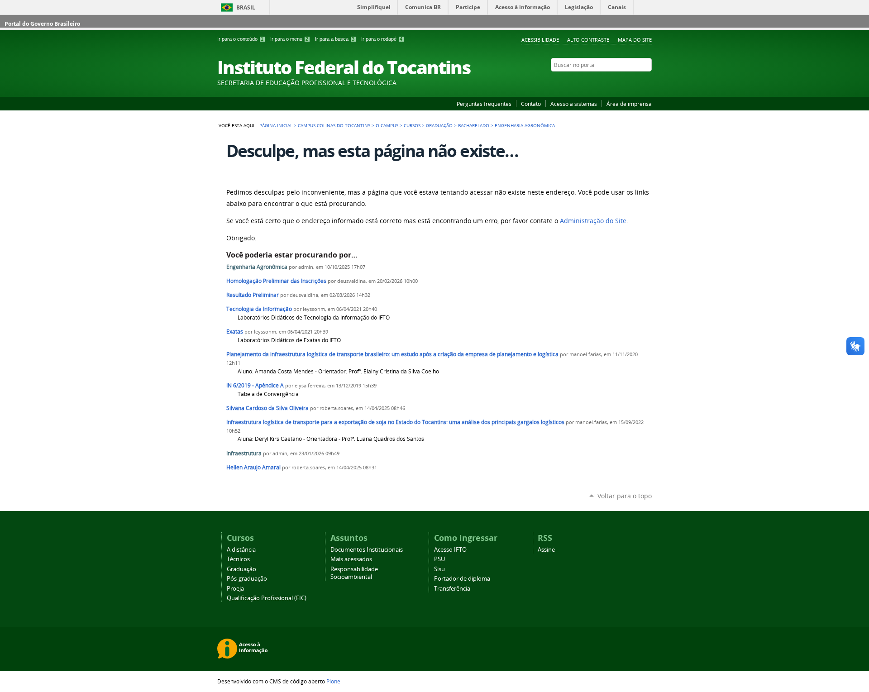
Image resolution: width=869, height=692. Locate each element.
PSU (439, 559)
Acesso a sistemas (573, 103)
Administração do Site (593, 221)
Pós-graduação (247, 578)
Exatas (234, 331)
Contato (531, 103)
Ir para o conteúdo (240, 39)
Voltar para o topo (624, 496)
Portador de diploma (462, 578)
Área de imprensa (629, 103)
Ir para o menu (289, 39)
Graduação (439, 125)
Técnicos (238, 559)
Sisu (439, 569)
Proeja (235, 588)
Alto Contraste (588, 39)
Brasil (245, 7)
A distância (241, 550)
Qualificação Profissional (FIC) (266, 598)
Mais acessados (351, 559)
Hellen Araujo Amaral (253, 467)
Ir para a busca (334, 39)
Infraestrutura (244, 453)
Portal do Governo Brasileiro (42, 24)
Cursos (412, 125)
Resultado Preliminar (253, 295)
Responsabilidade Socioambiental (354, 573)
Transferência (452, 588)
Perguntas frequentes (484, 103)
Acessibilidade (540, 39)
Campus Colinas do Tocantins (334, 125)
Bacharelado (473, 125)
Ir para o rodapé (381, 39)
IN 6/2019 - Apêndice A (255, 385)
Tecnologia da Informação (259, 309)
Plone (333, 681)
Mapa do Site (635, 39)
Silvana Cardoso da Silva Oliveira (267, 408)
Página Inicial (275, 125)
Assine (546, 550)
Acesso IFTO (450, 550)
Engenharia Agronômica (256, 267)
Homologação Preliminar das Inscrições (276, 281)
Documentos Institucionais (366, 550)
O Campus (387, 125)
